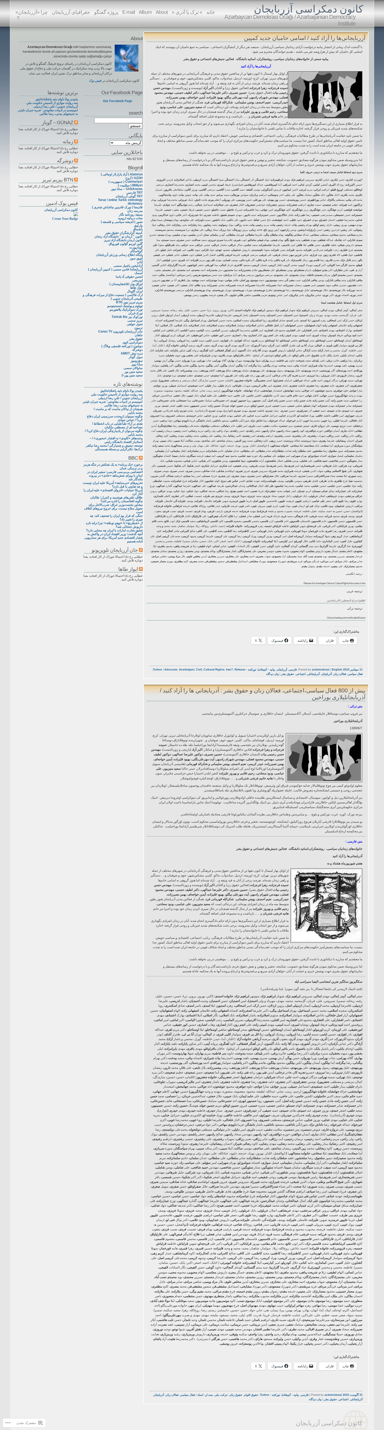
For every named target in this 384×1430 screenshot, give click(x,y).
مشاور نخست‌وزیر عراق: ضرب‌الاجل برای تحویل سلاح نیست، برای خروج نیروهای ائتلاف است (113, 508)
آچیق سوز (136, 258)
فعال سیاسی (355, 673)
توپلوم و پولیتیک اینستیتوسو (125, 306)
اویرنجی (137, 280)
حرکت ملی (221, 1394)
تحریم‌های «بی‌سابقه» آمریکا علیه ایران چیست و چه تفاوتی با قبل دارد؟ (113, 484)
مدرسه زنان (135, 211)
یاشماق (138, 229)
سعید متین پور (133, 371)
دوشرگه (137, 350)
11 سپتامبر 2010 (353, 669)
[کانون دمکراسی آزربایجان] (76, 215)
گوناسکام (136, 251)
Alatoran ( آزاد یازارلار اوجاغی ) (122, 174)
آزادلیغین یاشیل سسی (128, 266)
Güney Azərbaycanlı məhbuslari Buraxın (346, 617)
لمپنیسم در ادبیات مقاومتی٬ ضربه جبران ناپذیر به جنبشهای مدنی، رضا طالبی (113, 403)
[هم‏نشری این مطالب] (141, 458)
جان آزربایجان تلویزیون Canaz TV (120, 331)
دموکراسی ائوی (133, 342)
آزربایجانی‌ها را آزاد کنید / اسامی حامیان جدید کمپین (304, 38)
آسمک (139, 273)
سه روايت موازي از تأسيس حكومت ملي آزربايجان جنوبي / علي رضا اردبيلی (117, 396)
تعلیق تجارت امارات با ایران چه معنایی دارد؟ (114, 530)
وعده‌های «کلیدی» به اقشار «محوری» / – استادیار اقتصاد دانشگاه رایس (116, 440)
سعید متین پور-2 (132, 375)
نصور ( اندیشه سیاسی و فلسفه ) (122, 222)
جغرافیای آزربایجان (71, 12)
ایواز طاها (136, 287)
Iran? (229, 669)
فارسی (293, 669)
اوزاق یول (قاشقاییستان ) (126, 284)
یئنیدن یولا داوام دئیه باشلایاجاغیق (121, 391)
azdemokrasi (320, 669)
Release (240, 669)
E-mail (128, 12)
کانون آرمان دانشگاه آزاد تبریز (123, 240)
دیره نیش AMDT (132, 353)
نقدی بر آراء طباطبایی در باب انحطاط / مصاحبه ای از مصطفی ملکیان (117, 425)
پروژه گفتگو (106, 12)
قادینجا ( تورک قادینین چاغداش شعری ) (117, 207)
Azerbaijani (186, 669)
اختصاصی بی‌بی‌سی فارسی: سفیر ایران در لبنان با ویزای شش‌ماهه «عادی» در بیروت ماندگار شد (115, 475)
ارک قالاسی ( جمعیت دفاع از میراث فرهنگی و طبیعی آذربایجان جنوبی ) (113, 296)
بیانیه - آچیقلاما (266, 669)
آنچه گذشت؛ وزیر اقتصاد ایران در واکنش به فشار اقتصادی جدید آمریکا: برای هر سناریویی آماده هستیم (113, 537)
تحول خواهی (135, 324)
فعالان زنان (339, 673)
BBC (133, 458)
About (162, 12)
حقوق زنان (235, 1394)
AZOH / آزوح (134, 178)
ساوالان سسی (133, 368)
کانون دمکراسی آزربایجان (61, 210)
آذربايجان (326, 673)
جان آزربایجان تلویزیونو (115, 550)
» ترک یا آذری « (187, 12)
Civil (199, 669)
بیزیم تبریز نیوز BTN (129, 302)
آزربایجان (282, 669)
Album (145, 12)
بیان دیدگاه (272, 673)
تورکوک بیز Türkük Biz (127, 317)
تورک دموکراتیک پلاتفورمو (126, 309)
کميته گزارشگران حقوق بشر (124, 233)
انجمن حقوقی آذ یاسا (129, 276)
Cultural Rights (213, 669)
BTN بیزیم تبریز (57, 179)
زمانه (68, 141)
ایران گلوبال (135, 291)
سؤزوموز (137, 361)
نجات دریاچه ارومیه (130, 218)
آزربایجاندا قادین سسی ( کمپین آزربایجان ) (115, 269)
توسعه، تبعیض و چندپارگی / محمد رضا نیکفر (114, 445)
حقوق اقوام (251, 1394)
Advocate (170, 669)
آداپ (140, 262)
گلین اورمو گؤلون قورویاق (126, 244)
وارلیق (138, 225)
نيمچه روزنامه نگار (131, 214)
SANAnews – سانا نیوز (127, 189)
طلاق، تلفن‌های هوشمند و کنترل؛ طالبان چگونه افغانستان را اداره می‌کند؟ (116, 499)
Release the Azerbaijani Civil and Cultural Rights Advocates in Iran (334, 583)
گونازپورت (136, 247)
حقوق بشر (287, 673)
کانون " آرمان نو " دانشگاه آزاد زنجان (119, 236)
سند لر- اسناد (205, 1394)
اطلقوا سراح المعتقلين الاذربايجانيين (346, 600)
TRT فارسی (134, 192)
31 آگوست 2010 (353, 1394)
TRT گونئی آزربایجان (129, 196)
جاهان (139, 335)
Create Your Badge (65, 219)
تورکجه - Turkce (270, 1394)
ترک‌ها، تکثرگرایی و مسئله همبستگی (119, 449)
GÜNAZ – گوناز (57, 122)
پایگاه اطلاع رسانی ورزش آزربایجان (119, 255)
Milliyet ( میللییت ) (130, 185)
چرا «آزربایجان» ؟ (31, 15)
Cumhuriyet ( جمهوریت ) (125, 181)
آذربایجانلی (313, 673)
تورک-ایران (135, 313)
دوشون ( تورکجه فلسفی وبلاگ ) (122, 346)
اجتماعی (301, 673)
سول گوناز (136, 357)
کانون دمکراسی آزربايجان (308, 9)
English (337, 669)
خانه (210, 12)
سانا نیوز (137, 364)
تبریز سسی (135, 320)
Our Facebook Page (122, 92)
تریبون (138, 328)
